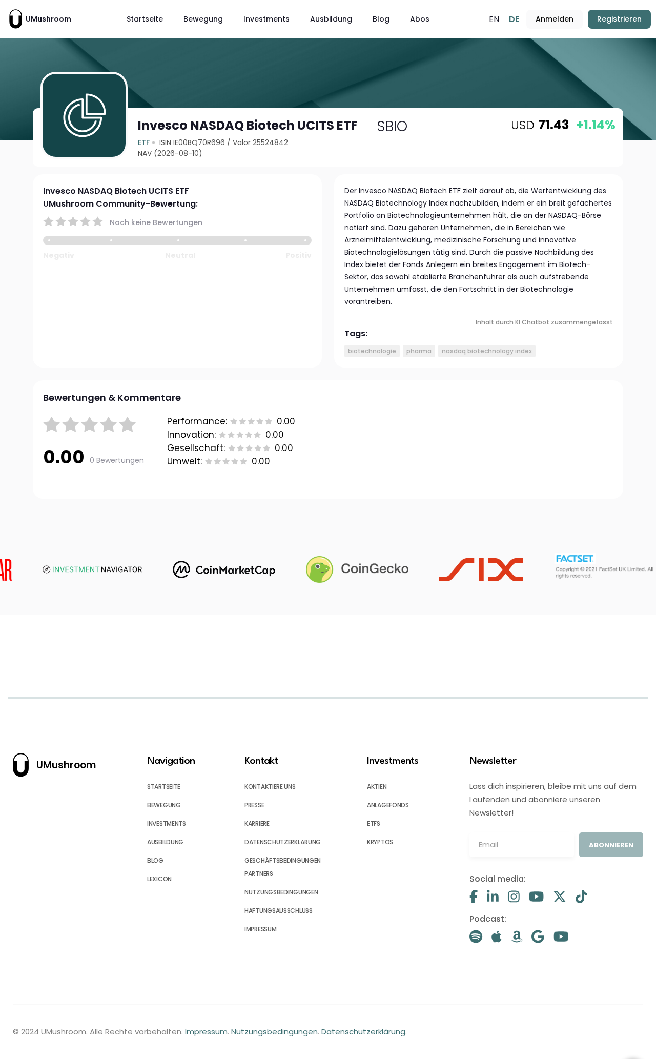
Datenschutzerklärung (363, 1031)
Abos (419, 19)
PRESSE (254, 805)
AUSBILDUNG (165, 842)
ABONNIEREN (611, 845)
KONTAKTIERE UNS (270, 786)
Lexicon (159, 878)
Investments (266, 19)
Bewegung (203, 19)
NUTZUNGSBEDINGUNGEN (281, 892)
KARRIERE (257, 823)
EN (494, 19)
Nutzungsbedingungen (274, 1031)
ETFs (373, 823)
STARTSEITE (163, 786)
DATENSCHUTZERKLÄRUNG (282, 842)
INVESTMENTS (166, 823)
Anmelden (554, 19)
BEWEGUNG (164, 805)
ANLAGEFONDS (388, 805)
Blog (381, 19)
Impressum (206, 1031)
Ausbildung (331, 19)
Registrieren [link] (619, 19)
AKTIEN (376, 786)
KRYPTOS (380, 842)
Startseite (145, 19)
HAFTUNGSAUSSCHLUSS (278, 910)
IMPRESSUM (260, 929)
